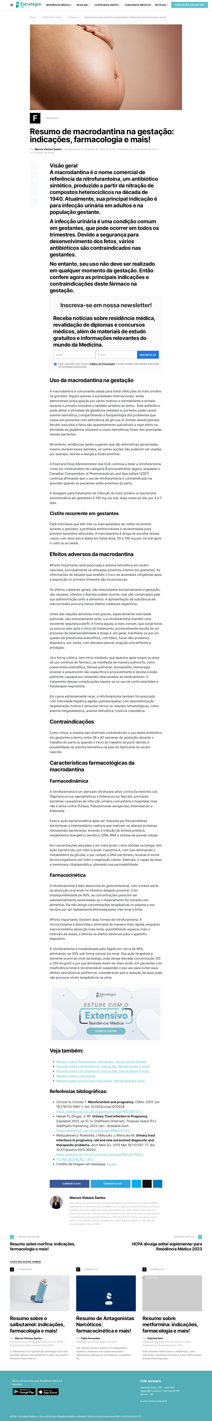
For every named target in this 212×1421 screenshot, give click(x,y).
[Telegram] (195, 1415)
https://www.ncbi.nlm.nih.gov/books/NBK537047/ (93, 1131)
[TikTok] (200, 1415)
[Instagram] (184, 1415)
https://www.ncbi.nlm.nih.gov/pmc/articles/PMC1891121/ (99, 1111)
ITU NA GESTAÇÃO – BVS (75, 1159)
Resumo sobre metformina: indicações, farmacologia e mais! (170, 1324)
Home (33, 17)
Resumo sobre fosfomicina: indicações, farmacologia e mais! (101, 1062)
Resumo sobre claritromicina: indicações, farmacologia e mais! (103, 1066)
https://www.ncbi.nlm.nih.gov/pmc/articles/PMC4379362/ (100, 1154)
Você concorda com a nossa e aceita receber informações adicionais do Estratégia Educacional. (108, 365)
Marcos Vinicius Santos (48, 149)
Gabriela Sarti (155, 1338)
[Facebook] (174, 1415)
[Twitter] (179, 1415)
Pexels (112, 1164)
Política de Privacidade (102, 363)
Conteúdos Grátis (51, 17)
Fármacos (73, 17)
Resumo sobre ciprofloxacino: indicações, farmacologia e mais (102, 1071)
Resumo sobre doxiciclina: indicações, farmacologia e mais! (100, 1081)
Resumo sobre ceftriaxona (76, 1076)
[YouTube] (189, 1415)
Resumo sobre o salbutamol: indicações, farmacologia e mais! (37, 1324)
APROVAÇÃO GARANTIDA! (190, 4)
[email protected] (157, 1401)
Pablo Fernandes (90, 1338)
